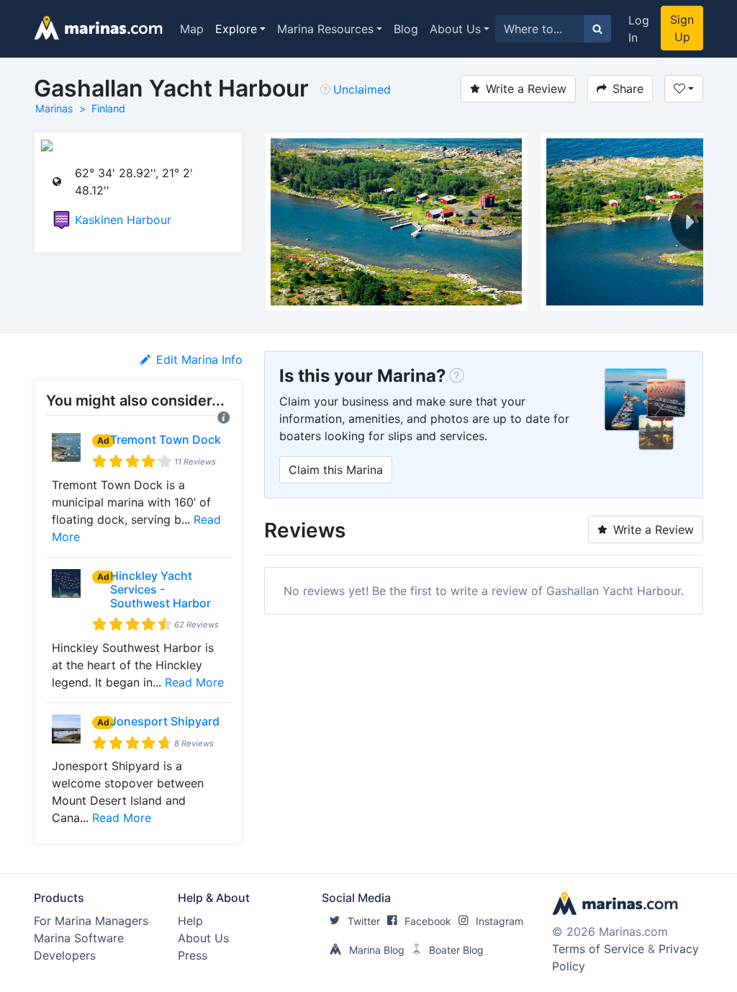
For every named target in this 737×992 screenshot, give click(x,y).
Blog (406, 29)
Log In (638, 29)
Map (192, 29)
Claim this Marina (336, 470)
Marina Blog (376, 950)
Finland (108, 108)
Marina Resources (325, 29)
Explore (236, 29)
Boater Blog (456, 950)
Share (627, 88)
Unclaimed (362, 89)
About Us (455, 29)
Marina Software (79, 938)
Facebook (427, 921)
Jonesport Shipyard (165, 721)
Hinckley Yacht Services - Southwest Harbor (160, 589)
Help (190, 920)
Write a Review (526, 88)
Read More (194, 682)
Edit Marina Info (199, 359)
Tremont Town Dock (165, 439)
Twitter (364, 921)
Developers (65, 955)
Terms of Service (598, 949)
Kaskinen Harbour (123, 220)
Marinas (54, 108)
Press (192, 955)
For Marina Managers (91, 920)
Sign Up (682, 28)
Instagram (499, 921)
